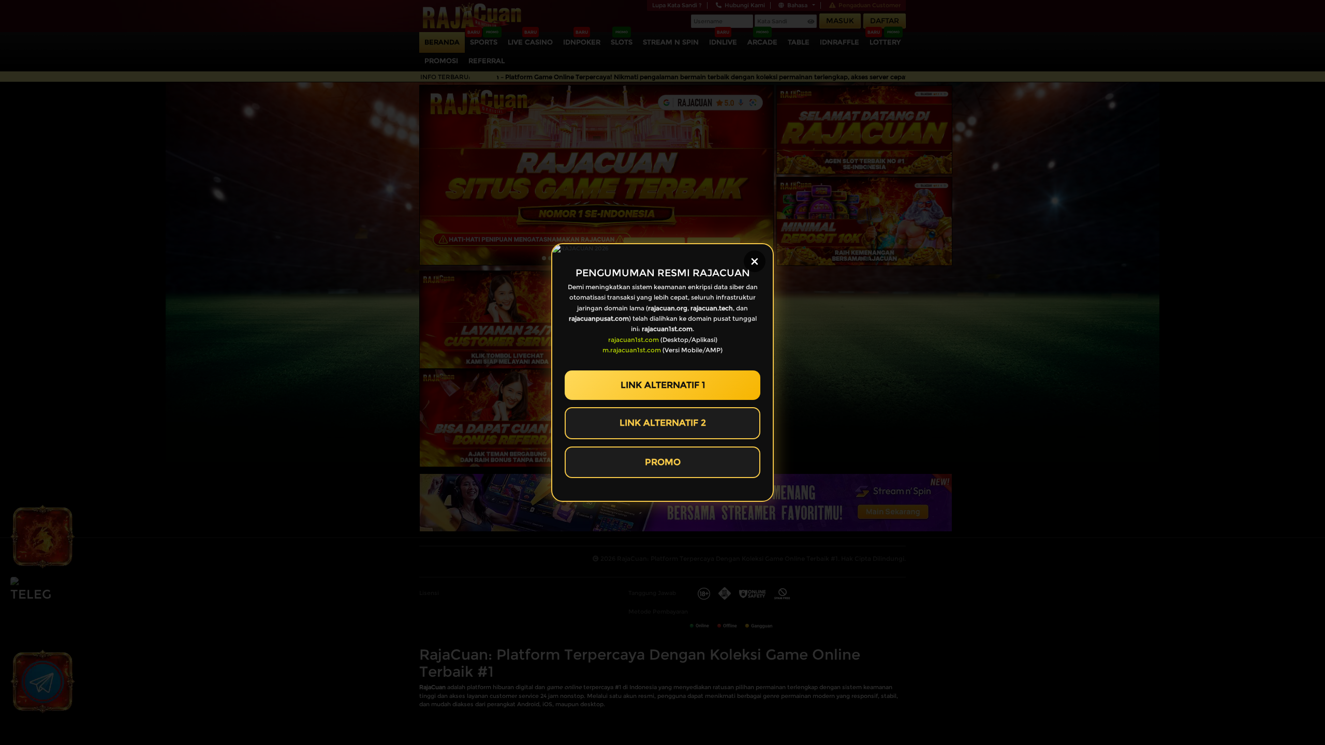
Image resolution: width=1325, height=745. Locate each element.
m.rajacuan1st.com (631, 350)
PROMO (663, 462)
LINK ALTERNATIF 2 (663, 423)
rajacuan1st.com (633, 340)
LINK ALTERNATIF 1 (663, 385)
